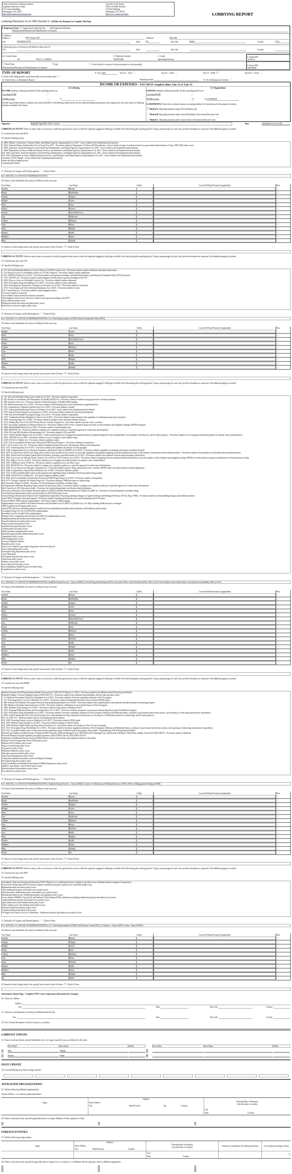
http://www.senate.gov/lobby (117, 14)
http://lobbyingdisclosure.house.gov (17, 14)
